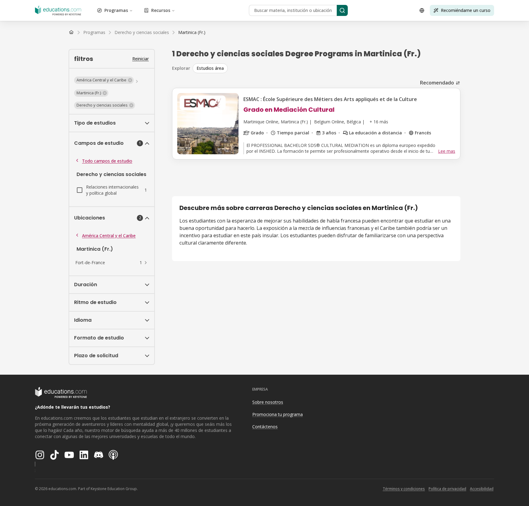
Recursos (160, 10)
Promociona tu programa (277, 414)
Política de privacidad (447, 488)
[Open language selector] (421, 10)
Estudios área (210, 68)
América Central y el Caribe (109, 235)
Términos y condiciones (404, 488)
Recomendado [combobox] (437, 82)
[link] (191, 32)
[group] (326, 68)
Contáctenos (265, 426)
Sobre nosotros (267, 402)
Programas (116, 10)
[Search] (342, 10)
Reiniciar (140, 59)
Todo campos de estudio (107, 161)
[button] (104, 80)
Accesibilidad (481, 488)
